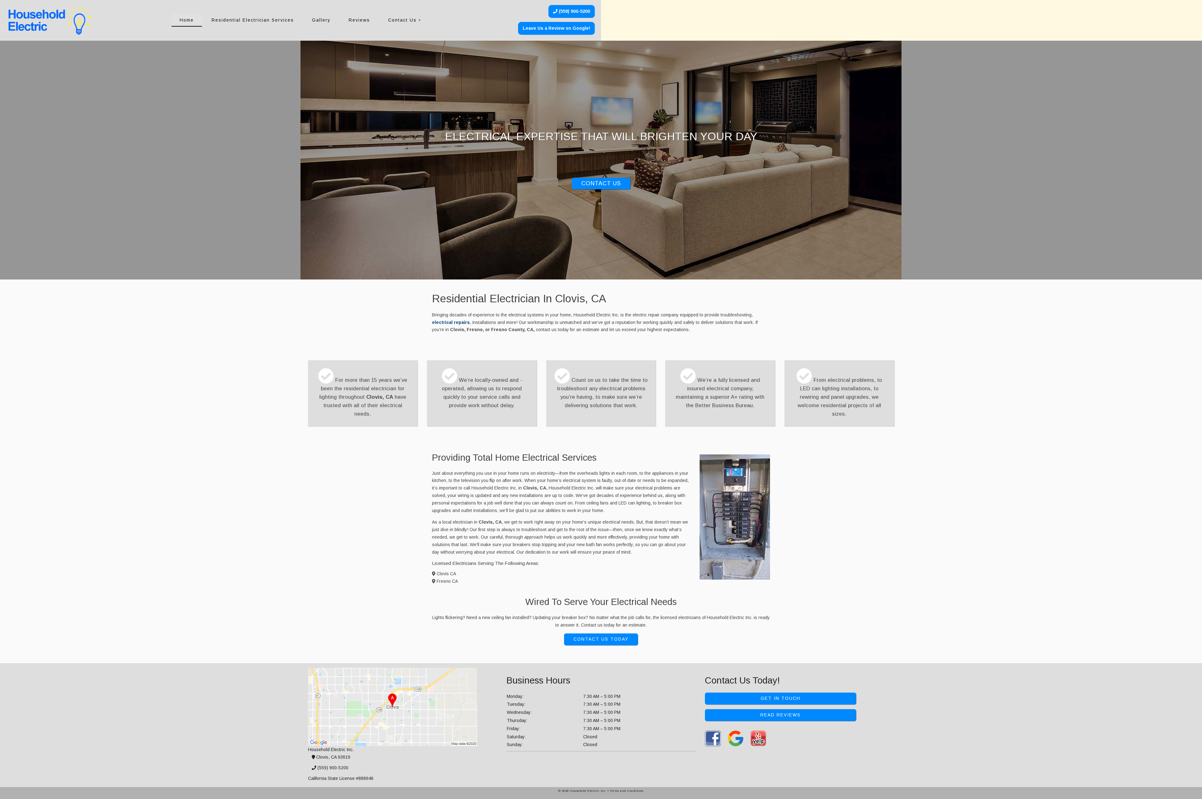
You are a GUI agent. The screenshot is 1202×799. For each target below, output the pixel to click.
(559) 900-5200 (573, 11)
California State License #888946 (340, 778)
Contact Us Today (601, 639)
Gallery (321, 20)
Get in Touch (780, 698)
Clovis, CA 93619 (332, 757)
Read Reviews (780, 714)
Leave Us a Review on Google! (556, 28)
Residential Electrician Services (253, 20)
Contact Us (402, 20)
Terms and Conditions (627, 790)
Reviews (359, 20)
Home (187, 20)
